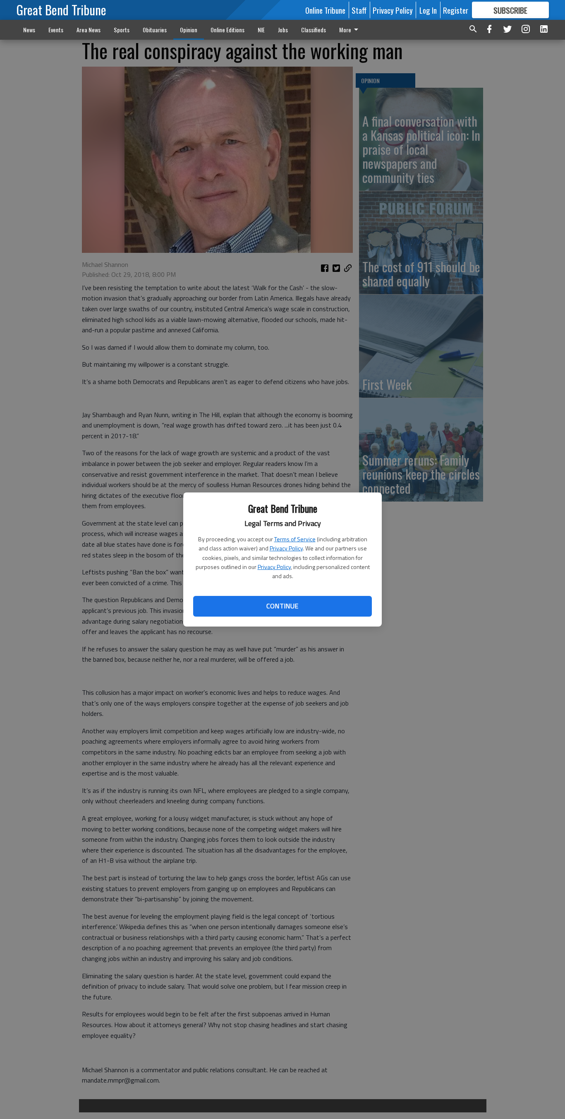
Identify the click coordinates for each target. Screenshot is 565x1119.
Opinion (188, 29)
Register (455, 10)
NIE (261, 29)
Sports (121, 29)
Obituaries (155, 29)
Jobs (283, 29)
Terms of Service (295, 539)
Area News (89, 29)
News (29, 29)
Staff (359, 10)
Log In (428, 10)
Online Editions (227, 29)
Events (55, 29)
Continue (282, 606)
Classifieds (313, 29)
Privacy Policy (286, 548)
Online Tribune (325, 10)
